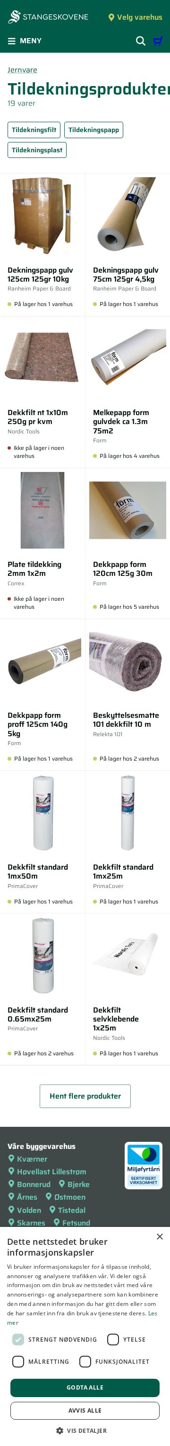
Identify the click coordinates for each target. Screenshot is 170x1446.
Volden (29, 1210)
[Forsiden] (48, 17)
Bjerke (79, 1184)
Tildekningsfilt (34, 130)
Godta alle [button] (85, 1387)
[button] (85, 1430)
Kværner (32, 1159)
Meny (31, 41)
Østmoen (69, 1197)
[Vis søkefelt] (140, 41)
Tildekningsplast (37, 150)
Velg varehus (139, 17)
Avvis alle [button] (85, 1411)
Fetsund (76, 1222)
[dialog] (85, 1336)
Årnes (27, 1197)
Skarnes (31, 1222)
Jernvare (22, 70)
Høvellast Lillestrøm (51, 1171)
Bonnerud (34, 1184)
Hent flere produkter (85, 1096)
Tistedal (71, 1210)
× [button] (159, 1237)
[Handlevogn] (157, 41)
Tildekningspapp (93, 130)
